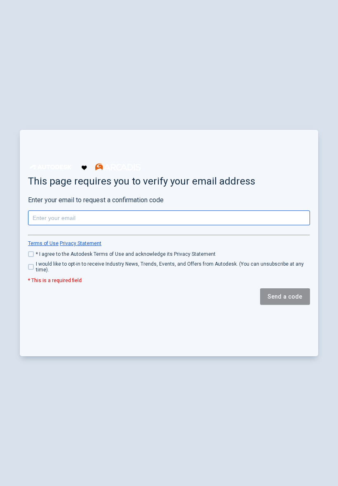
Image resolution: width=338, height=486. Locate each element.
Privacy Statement (80, 243)
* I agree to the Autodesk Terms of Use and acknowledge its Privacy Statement (126, 254)
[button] (50, 167)
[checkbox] (169, 254)
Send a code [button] (285, 296)
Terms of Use (43, 243)
